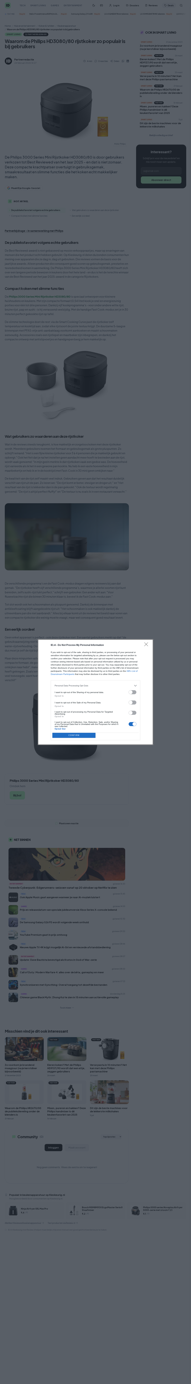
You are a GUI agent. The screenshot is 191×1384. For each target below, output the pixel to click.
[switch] (132, 692)
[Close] (147, 645)
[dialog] (95, 692)
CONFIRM (74, 735)
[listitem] (95, 685)
